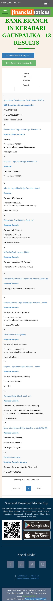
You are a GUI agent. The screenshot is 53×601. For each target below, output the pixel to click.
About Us (35, 576)
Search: (26, 85)
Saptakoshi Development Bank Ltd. (19, 220)
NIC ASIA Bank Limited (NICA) (16, 252)
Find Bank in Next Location (18, 63)
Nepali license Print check (28, 579)
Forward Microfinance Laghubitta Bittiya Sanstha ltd (26, 279)
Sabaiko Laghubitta (12, 457)
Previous (16, 488)
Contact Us (22, 576)
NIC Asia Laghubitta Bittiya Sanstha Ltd (20, 161)
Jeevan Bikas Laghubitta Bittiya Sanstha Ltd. (23, 129)
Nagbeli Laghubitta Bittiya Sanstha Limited (22, 367)
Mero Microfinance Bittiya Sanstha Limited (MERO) (25, 428)
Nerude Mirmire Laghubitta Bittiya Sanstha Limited (25, 303)
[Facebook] (10, 564)
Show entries (26, 76)
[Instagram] (42, 564)
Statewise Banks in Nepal (17, 55)
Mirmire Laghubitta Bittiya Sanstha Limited (22, 188)
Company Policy (29, 596)
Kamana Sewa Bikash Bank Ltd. (17, 396)
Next (39, 488)
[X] (32, 564)
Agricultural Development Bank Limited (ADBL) (24, 100)
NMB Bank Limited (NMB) (15, 335)
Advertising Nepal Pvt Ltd (35, 599)
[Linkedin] (21, 564)
